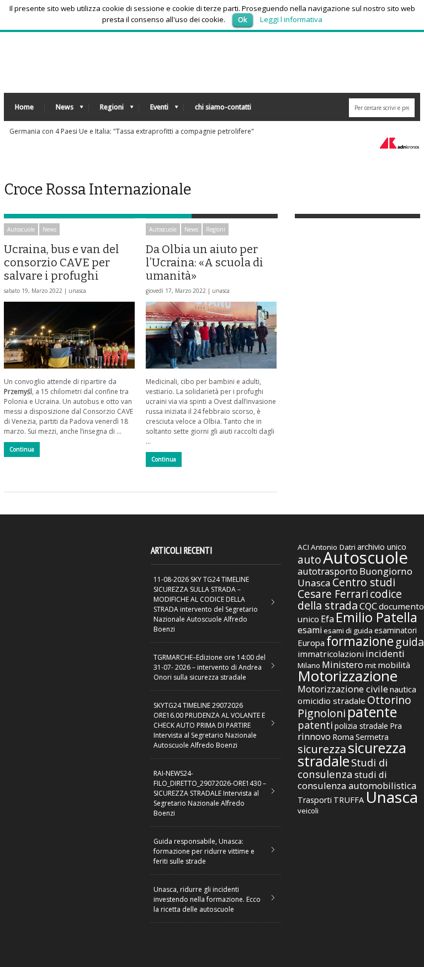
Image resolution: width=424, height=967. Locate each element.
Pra (396, 726)
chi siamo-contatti (223, 107)
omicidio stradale (331, 700)
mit (370, 665)
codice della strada (350, 599)
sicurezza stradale (352, 754)
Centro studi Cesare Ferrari (346, 588)
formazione (360, 641)
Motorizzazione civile (343, 688)
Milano (309, 665)
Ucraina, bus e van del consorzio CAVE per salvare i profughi (61, 262)
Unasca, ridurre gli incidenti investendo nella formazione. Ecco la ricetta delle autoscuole (207, 899)
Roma (343, 736)
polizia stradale (361, 726)
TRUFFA (348, 799)
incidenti (385, 653)
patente (372, 711)
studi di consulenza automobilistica (357, 780)
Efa (327, 619)
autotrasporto (328, 571)
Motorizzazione (348, 676)
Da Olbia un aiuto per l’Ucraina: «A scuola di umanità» (204, 262)
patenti (315, 725)
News (59, 110)
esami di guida (348, 630)
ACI (303, 547)
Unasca (391, 796)
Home (24, 107)
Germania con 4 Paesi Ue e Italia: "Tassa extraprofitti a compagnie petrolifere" (131, 131)
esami (310, 630)
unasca (77, 291)
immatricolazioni (331, 653)
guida (409, 641)
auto (309, 559)
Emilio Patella (376, 617)
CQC (368, 606)
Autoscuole (21, 229)
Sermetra (372, 737)
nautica (403, 689)
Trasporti (315, 800)
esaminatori (395, 630)
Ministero (342, 664)
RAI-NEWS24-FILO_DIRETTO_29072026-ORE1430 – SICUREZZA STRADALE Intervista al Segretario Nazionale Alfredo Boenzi (209, 793)
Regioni (106, 110)
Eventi (153, 110)
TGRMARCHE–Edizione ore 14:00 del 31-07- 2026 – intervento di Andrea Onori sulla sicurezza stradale (209, 667)
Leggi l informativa (291, 19)
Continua (21, 449)
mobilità (394, 664)
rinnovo (314, 736)
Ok (242, 19)
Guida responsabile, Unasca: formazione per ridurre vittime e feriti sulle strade (204, 851)
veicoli (308, 811)
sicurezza (322, 749)
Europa (311, 642)
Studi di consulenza (343, 768)
